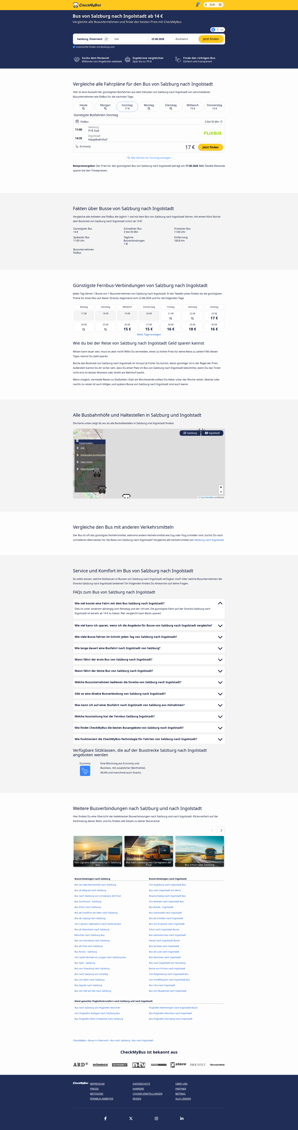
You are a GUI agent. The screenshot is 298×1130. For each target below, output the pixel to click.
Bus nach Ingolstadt (142, 1040)
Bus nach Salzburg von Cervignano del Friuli (97, 895)
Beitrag (180, 1093)
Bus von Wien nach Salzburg (89, 979)
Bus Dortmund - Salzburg (87, 901)
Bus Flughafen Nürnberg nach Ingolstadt (170, 1018)
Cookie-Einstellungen (147, 1093)
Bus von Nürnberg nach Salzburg (92, 940)
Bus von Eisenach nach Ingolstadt (167, 923)
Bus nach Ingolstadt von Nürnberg (167, 962)
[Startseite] (87, 5)
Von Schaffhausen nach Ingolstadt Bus (169, 979)
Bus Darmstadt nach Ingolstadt (165, 912)
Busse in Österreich (98, 1040)
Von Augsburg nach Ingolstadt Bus (167, 884)
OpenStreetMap (207, 497)
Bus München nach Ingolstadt (165, 957)
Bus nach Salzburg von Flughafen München (97, 1007)
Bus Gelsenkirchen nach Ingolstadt (167, 935)
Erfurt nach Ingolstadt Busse (164, 929)
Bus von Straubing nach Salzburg (92, 968)
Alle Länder (183, 1098)
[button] (126, 498)
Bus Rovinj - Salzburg (85, 951)
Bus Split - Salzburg (84, 962)
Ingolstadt (214, 433)
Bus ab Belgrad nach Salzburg (90, 890)
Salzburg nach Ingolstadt (209, 540)
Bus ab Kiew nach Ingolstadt (164, 946)
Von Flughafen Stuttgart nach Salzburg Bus (97, 1013)
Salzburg (191, 433)
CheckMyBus (79, 1040)
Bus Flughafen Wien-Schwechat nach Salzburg (98, 1018)
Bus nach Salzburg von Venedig (91, 974)
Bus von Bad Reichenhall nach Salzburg (95, 884)
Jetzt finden (211, 147)
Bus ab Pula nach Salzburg (88, 946)
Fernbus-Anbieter (101, 1098)
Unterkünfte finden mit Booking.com (95, 46)
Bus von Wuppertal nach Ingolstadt (167, 990)
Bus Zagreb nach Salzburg (88, 985)
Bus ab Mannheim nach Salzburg (91, 929)
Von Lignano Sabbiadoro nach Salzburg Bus (97, 923)
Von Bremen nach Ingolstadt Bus (166, 901)
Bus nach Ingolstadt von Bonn (165, 890)
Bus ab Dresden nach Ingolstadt (166, 918)
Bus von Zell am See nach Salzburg (92, 990)
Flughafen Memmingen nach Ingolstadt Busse (173, 1007)
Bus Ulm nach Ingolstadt (162, 985)
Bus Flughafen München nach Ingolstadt (170, 1013)
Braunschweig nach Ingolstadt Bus (167, 895)
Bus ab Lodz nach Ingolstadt (164, 951)
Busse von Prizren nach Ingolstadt (167, 968)
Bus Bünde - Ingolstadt (161, 907)
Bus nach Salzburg (120, 1040)
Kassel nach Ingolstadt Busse (164, 940)
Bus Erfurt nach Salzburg (87, 907)
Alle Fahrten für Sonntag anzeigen (150, 157)
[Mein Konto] (197, 4)
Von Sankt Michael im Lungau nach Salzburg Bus (100, 957)
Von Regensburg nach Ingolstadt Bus (168, 974)
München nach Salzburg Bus (89, 935)
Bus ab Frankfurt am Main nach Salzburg (95, 912)
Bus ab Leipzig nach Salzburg (90, 918)
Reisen (137, 1098)
